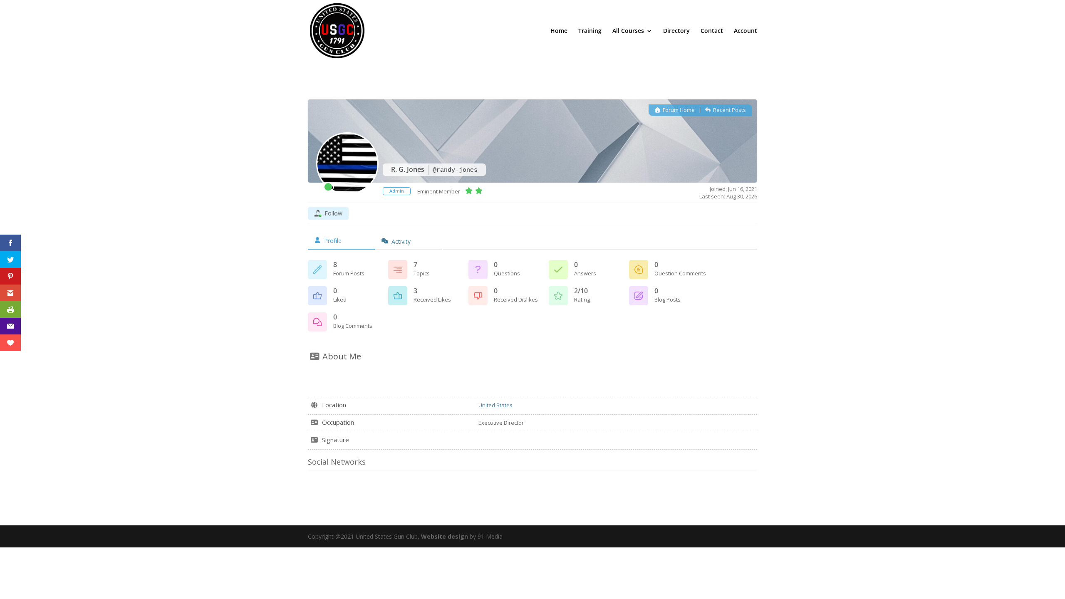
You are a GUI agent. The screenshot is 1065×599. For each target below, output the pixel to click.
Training (590, 31)
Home (558, 31)
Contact (712, 31)
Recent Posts (729, 110)
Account (745, 31)
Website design (444, 536)
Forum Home (678, 110)
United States (495, 405)
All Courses (628, 31)
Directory (676, 31)
